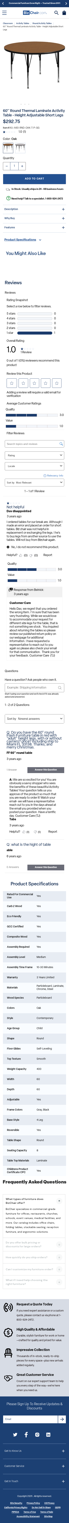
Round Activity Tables (42, 24)
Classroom (8, 24)
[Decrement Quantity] (6, 166)
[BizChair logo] (35, 13)
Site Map (48, 1517)
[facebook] (26, 1435)
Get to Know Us (13, 1451)
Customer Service (14, 1466)
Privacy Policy (33, 1503)
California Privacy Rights (15, 1508)
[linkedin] (48, 1435)
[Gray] (20, 148)
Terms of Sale (46, 1512)
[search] (56, 13)
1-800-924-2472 (54, 199)
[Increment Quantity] (22, 166)
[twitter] (15, 1435)
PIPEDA (15, 1512)
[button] (34, 68)
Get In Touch (11, 1481)
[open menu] (4, 13)
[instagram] (37, 1435)
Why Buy (9, 218)
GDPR (58, 1508)
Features (9, 227)
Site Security (16, 1503)
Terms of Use (30, 1512)
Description (11, 209)
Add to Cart (34, 178)
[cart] (64, 14)
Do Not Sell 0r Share (41, 1508)
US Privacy (49, 1503)
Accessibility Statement (28, 1517)
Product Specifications (20, 240)
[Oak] (8, 148)
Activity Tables (22, 24)
